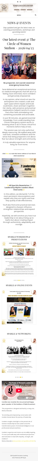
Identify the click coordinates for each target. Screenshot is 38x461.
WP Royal (23, 457)
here (7, 153)
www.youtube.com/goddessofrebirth (23, 441)
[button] (14, 280)
